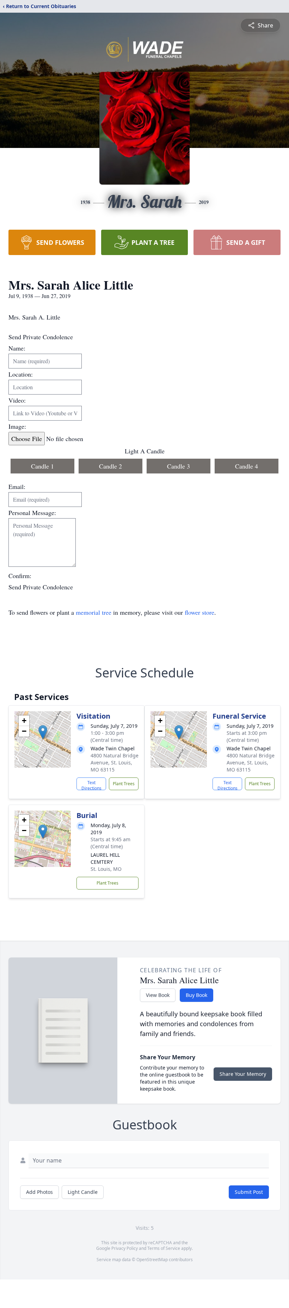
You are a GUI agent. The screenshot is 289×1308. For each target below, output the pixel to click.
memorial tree (93, 612)
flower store (199, 612)
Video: (17, 400)
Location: (20, 374)
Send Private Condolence (40, 587)
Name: (16, 348)
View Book (158, 995)
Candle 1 (42, 466)
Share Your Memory (243, 1074)
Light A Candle (145, 451)
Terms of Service (163, 1248)
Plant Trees (124, 784)
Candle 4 (246, 466)
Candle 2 (110, 466)
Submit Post (249, 1192)
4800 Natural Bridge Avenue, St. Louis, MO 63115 (115, 762)
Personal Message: (32, 512)
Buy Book (196, 995)
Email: (16, 486)
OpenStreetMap (152, 1260)
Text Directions (91, 785)
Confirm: (19, 575)
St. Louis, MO (106, 869)
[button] (42, 732)
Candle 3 (178, 466)
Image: (17, 426)
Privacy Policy (124, 1248)
